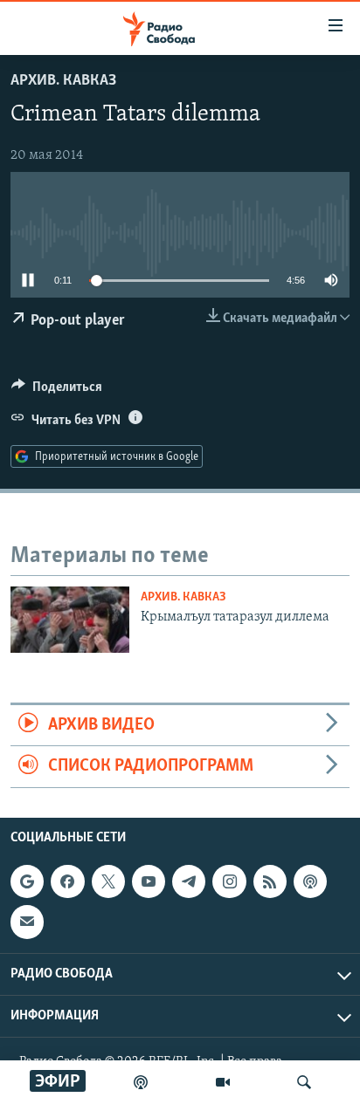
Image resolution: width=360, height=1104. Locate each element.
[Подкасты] (310, 881)
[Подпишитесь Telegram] (188, 881)
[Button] (56, 391)
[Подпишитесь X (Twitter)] (108, 881)
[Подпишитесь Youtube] (148, 881)
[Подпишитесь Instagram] (229, 881)
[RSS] (270, 881)
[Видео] (223, 1082)
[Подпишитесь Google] (27, 881)
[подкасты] (140, 1082)
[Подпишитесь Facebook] (67, 881)
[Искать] (304, 1082)
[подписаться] (27, 921)
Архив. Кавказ (63, 81)
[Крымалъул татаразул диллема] (69, 619)
